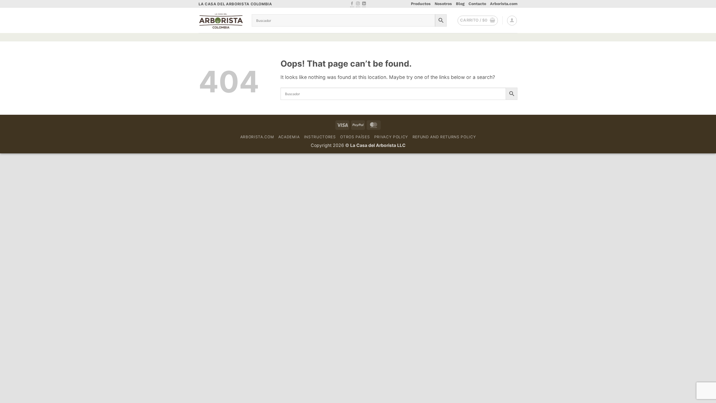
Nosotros (443, 3)
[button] (478, 20)
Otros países (355, 137)
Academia (289, 137)
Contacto (477, 3)
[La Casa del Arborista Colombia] (221, 20)
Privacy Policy (391, 137)
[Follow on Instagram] (358, 4)
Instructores (320, 137)
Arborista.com (503, 3)
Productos (421, 3)
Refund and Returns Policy (444, 137)
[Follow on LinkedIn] (364, 4)
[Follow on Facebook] (352, 4)
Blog (460, 3)
